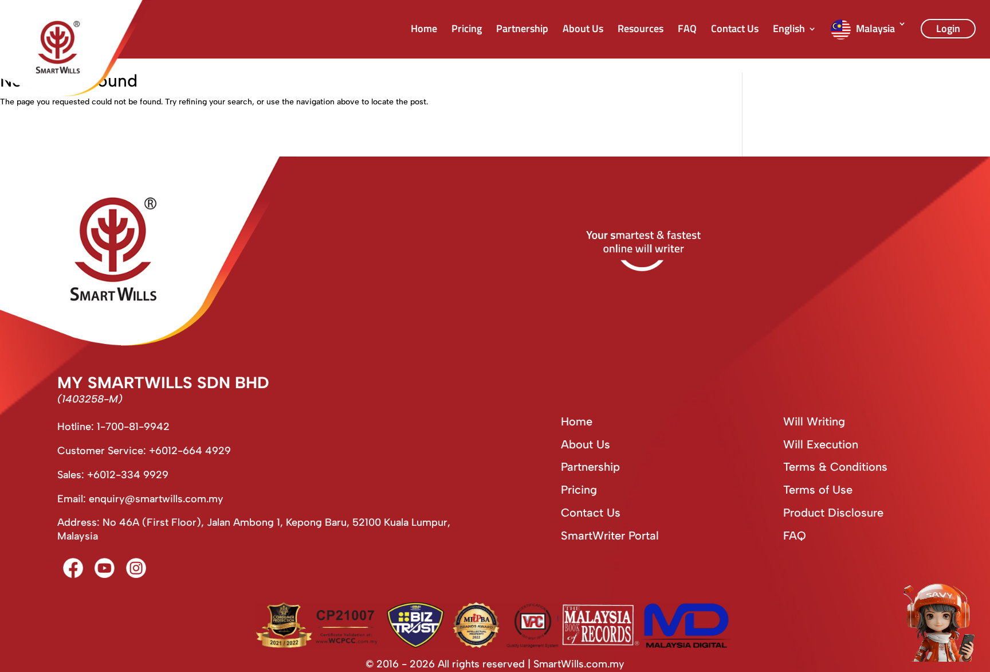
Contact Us (735, 30)
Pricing (466, 30)
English (789, 30)
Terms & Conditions (835, 467)
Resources (640, 30)
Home (424, 30)
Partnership (522, 30)
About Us (583, 30)
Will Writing (814, 421)
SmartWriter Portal (610, 535)
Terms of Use (817, 490)
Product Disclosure (833, 512)
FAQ (687, 30)
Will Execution (820, 444)
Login (948, 28)
